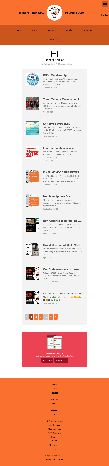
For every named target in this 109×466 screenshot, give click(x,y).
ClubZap (59, 459)
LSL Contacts (54, 425)
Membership (88, 30)
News (34, 30)
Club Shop (54, 449)
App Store (47, 360)
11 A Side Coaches (54, 421)
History (54, 414)
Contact (54, 410)
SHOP (54, 441)
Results (68, 30)
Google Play (61, 360)
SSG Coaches (54, 433)
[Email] (105, 4)
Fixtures (50, 30)
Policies (54, 437)
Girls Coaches (54, 429)
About (54, 403)
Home (18, 30)
